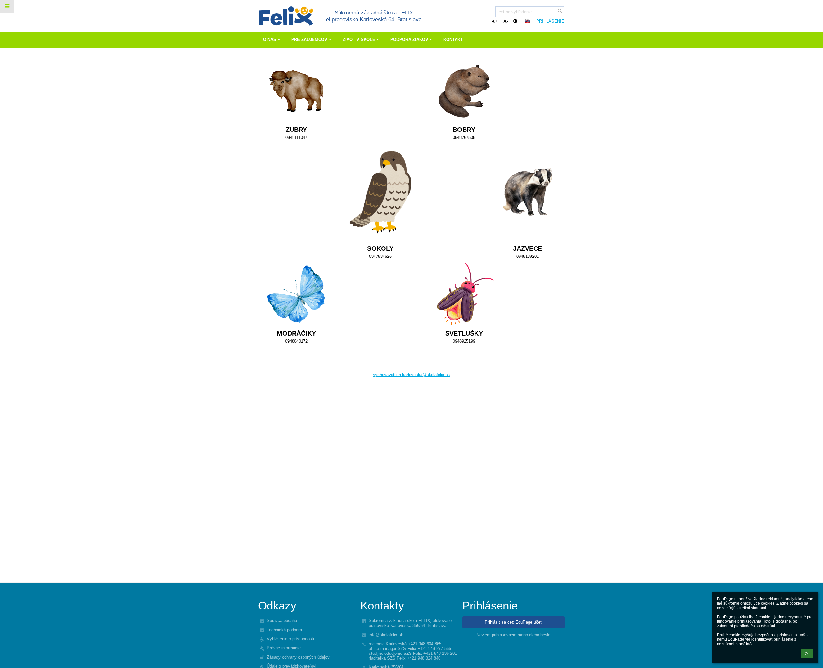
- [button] (507, 21)
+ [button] (496, 21)
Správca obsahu (282, 620)
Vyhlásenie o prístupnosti (290, 638)
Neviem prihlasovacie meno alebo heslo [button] (513, 634)
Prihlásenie (550, 21)
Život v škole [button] (359, 39)
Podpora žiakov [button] (409, 39)
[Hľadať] (560, 10)
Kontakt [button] (453, 39)
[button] (515, 21)
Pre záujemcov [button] (309, 39)
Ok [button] (807, 654)
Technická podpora (284, 629)
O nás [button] (269, 39)
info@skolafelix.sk (386, 634)
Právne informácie (284, 647)
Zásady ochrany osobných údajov (298, 657)
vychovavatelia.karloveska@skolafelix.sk (411, 374)
